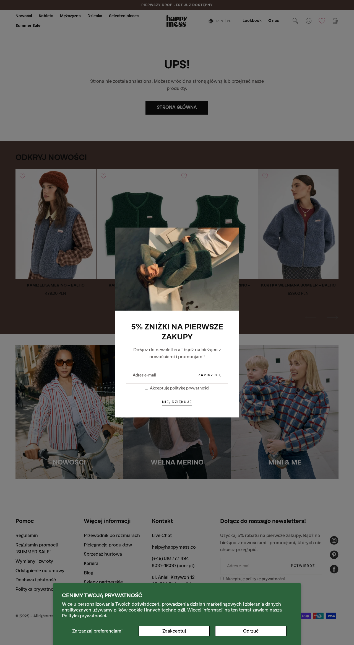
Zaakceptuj (174, 631)
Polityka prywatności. (84, 615)
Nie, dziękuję (177, 402)
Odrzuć (251, 631)
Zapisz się (209, 375)
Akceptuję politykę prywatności (179, 388)
